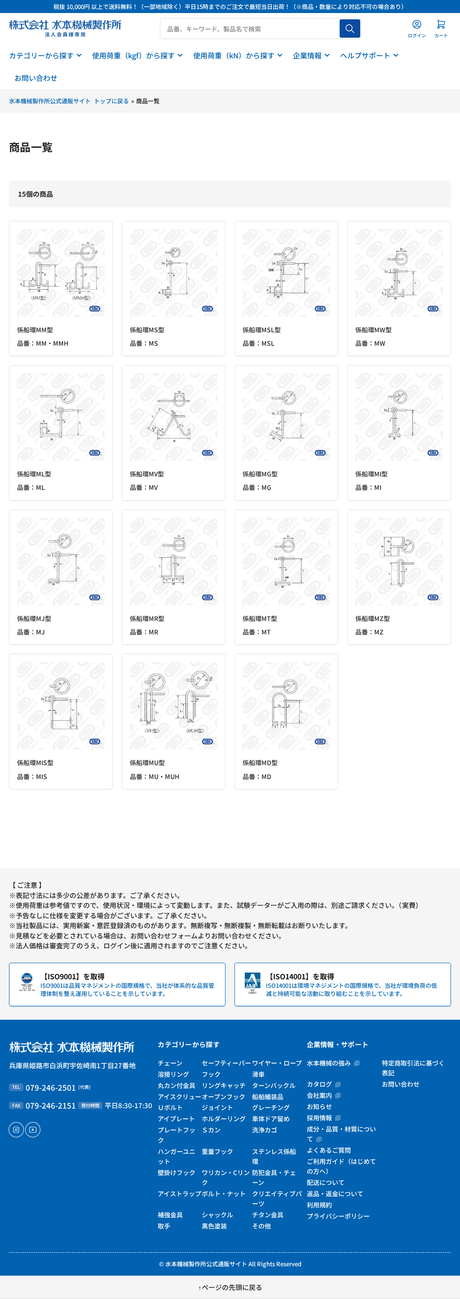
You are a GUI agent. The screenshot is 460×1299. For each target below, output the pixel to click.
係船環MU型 (147, 762)
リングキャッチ (224, 1085)
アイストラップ (179, 1193)
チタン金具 (267, 1214)
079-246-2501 (51, 1087)
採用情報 (320, 1117)
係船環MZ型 (372, 618)
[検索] (350, 28)
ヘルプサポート (365, 55)
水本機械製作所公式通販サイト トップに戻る (69, 101)
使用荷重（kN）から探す (233, 55)
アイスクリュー (179, 1096)
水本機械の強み (329, 1062)
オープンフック (223, 1096)
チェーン (170, 1062)
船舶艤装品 (267, 1096)
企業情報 (307, 55)
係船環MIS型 (35, 762)
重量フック (217, 1151)
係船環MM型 (35, 329)
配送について (326, 1182)
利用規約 (319, 1204)
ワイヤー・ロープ (277, 1062)
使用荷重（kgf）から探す (133, 55)
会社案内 (320, 1095)
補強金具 (170, 1214)
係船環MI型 (371, 473)
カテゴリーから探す (41, 55)
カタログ (320, 1083)
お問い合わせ (36, 77)
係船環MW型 (373, 329)
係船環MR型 (147, 618)
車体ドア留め (271, 1118)
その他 (261, 1225)
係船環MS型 (147, 329)
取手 (164, 1225)
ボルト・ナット (224, 1193)
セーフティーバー (226, 1062)
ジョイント (217, 1107)
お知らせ (319, 1106)
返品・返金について (335, 1193)
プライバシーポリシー (338, 1215)
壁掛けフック (176, 1172)
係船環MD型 (260, 762)
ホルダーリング (224, 1118)
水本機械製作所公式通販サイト (206, 1263)
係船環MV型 (147, 473)
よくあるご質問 (329, 1149)
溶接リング (173, 1074)
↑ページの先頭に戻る (230, 1287)
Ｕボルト (170, 1107)
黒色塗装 (214, 1225)
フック (211, 1074)
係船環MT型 (260, 618)
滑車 (258, 1074)
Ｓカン (211, 1129)
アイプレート (176, 1118)
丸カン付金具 (176, 1085)
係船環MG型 (260, 473)
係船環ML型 (34, 473)
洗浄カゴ (264, 1129)
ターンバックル (274, 1085)
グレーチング (271, 1107)
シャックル (217, 1214)
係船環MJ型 (34, 618)
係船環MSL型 (262, 329)
